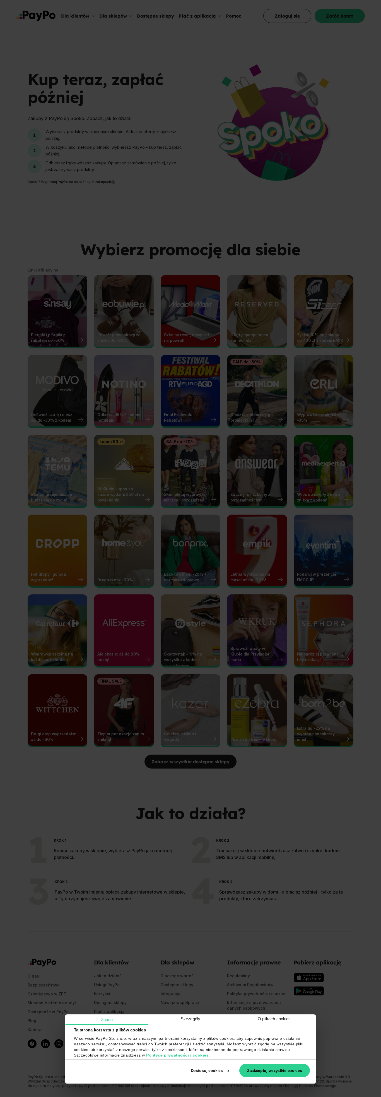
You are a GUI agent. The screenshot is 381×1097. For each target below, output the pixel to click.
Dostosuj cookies (207, 1070)
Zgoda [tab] (107, 1019)
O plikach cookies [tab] (274, 1018)
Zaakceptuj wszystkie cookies (274, 1070)
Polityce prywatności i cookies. (178, 1055)
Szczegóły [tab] (190, 1018)
